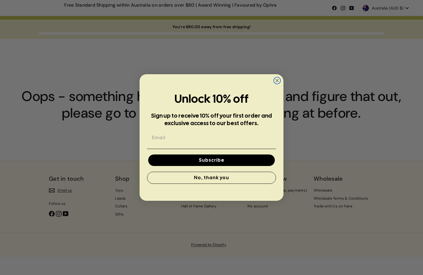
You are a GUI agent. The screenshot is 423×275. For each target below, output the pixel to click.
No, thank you (211, 178)
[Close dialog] (277, 80)
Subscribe (211, 160)
